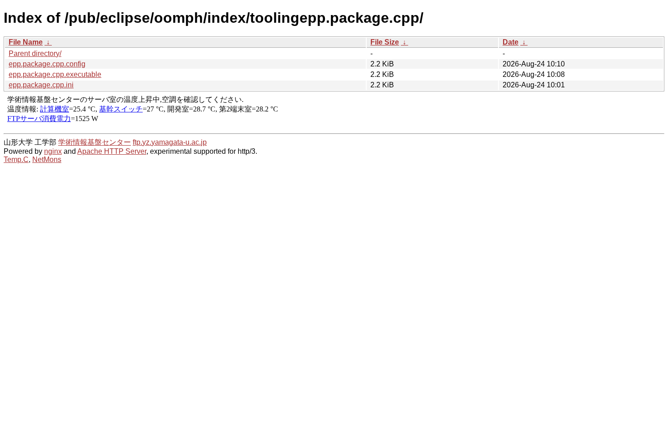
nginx (53, 151)
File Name (26, 42)
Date (510, 42)
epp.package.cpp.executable (55, 74)
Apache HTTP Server (111, 151)
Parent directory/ (35, 53)
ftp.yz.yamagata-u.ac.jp (170, 142)
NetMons (46, 159)
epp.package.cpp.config (47, 64)
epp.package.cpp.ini (41, 85)
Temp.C (16, 159)
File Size (384, 42)
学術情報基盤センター (94, 142)
